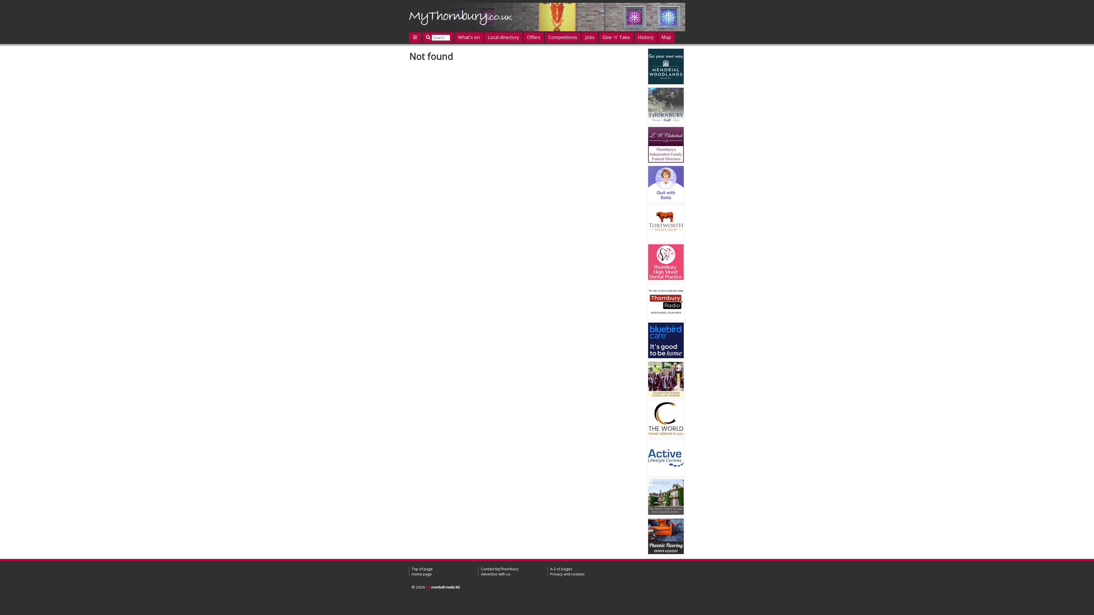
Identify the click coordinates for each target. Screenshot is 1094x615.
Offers (533, 37)
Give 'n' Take (616, 37)
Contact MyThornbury (500, 568)
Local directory (503, 37)
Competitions (562, 37)
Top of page (422, 568)
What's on (469, 37)
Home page (422, 574)
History (646, 37)
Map (666, 37)
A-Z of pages (561, 568)
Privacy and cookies (567, 574)
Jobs (590, 37)
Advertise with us (496, 574)
